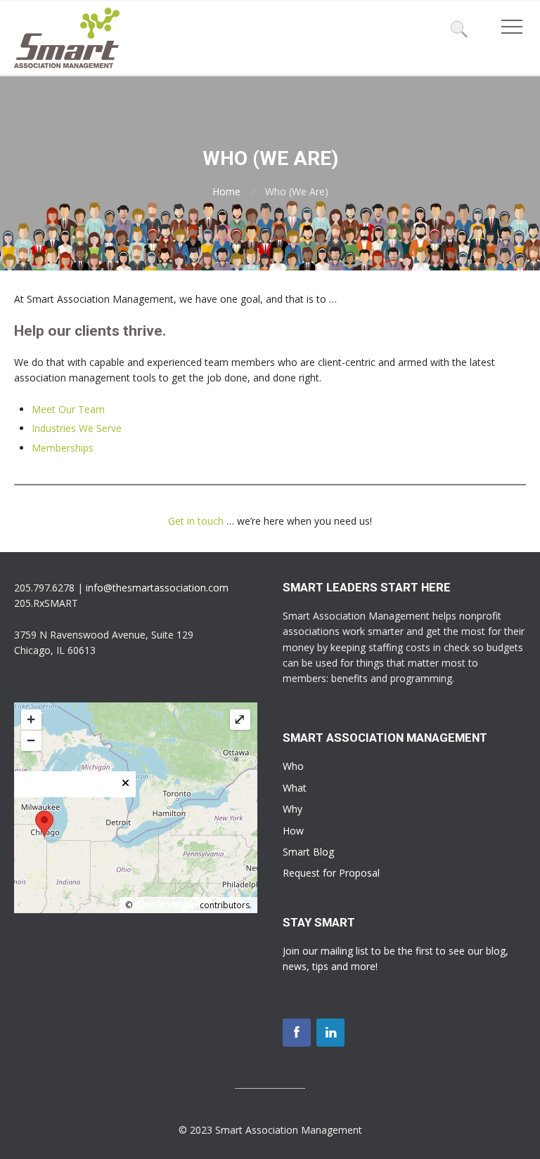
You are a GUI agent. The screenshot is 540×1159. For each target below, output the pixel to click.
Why (292, 809)
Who (293, 766)
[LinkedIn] (330, 1033)
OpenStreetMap (166, 905)
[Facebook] (297, 1033)
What (295, 787)
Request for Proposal (331, 872)
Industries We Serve (77, 428)
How (293, 830)
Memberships (63, 447)
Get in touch (196, 521)
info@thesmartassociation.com (157, 587)
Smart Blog (308, 851)
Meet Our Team (68, 409)
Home (226, 191)
